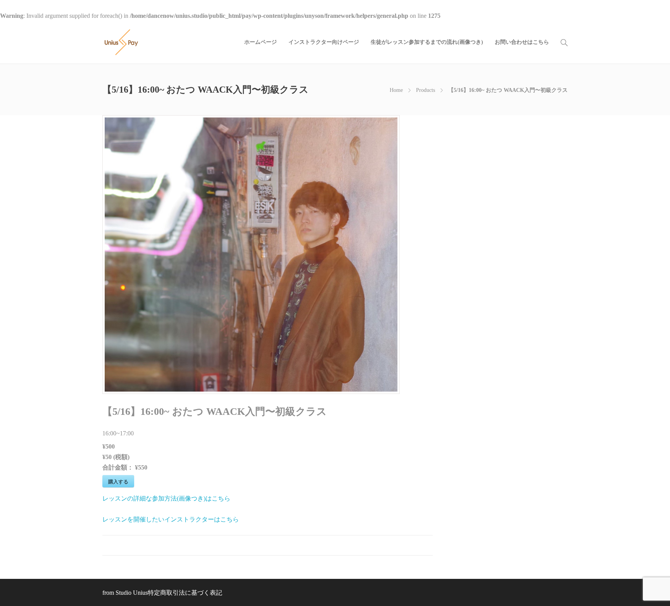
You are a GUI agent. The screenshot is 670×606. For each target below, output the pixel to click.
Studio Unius (132, 592)
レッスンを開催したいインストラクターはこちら (170, 519)
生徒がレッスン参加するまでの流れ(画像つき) (427, 42)
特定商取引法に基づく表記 (185, 592)
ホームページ (260, 42)
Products (425, 90)
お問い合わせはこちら (522, 42)
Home (396, 90)
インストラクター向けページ (323, 42)
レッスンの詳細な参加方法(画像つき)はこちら (166, 498)
